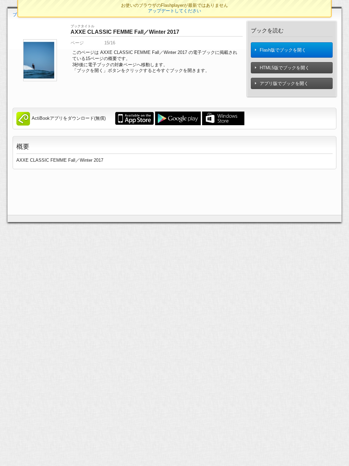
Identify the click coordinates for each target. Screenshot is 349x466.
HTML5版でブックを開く (283, 67)
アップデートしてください (174, 10)
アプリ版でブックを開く (283, 83)
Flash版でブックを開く (282, 50)
